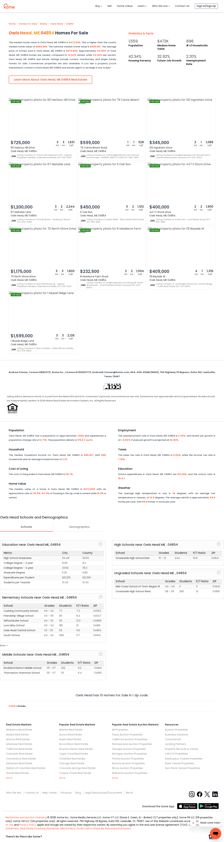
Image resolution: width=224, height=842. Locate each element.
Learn (141, 6)
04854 (70, 23)
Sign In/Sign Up (206, 6)
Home (12, 23)
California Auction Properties (129, 739)
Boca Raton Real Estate (73, 744)
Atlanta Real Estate (70, 729)
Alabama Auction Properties (129, 773)
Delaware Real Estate (19, 763)
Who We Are (160, 6)
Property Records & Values (181, 749)
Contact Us (182, 6)
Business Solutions (176, 734)
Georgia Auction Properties (129, 749)
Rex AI (129, 792)
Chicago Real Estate (71, 763)
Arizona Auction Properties (128, 763)
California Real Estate (19, 749)
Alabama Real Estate (19, 729)
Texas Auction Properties (127, 734)
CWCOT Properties (176, 753)
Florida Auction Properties (128, 758)
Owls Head (56, 23)
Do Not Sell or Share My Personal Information (103, 828)
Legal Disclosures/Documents (103, 792)
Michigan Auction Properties (129, 753)
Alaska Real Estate (17, 734)
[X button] (208, 794)
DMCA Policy (67, 828)
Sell (109, 6)
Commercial (173, 739)
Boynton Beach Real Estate (76, 749)
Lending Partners (175, 744)
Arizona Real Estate (18, 739)
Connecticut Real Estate (21, 758)
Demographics (79, 527)
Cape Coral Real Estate (73, 753)
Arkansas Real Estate (19, 744)
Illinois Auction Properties (127, 768)
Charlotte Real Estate (72, 758)
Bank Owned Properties (179, 763)
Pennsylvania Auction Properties (132, 744)
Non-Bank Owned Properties (182, 768)
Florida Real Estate (17, 773)
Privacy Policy (27, 825)
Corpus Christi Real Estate (75, 773)
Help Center (49, 792)
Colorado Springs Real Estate (77, 768)
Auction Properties (176, 729)
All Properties (120, 729)
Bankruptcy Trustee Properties (183, 758)
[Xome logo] (9, 5)
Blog (78, 792)
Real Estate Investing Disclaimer (39, 828)
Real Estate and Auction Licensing (26, 817)
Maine (43, 23)
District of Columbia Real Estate (25, 768)
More (9, 778)
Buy (97, 6)
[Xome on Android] (208, 806)
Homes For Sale (28, 23)
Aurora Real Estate (70, 734)
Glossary (66, 792)
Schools (26, 527)
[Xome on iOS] (187, 806)
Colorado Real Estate (19, 753)
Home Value (124, 6)
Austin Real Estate (70, 739)
